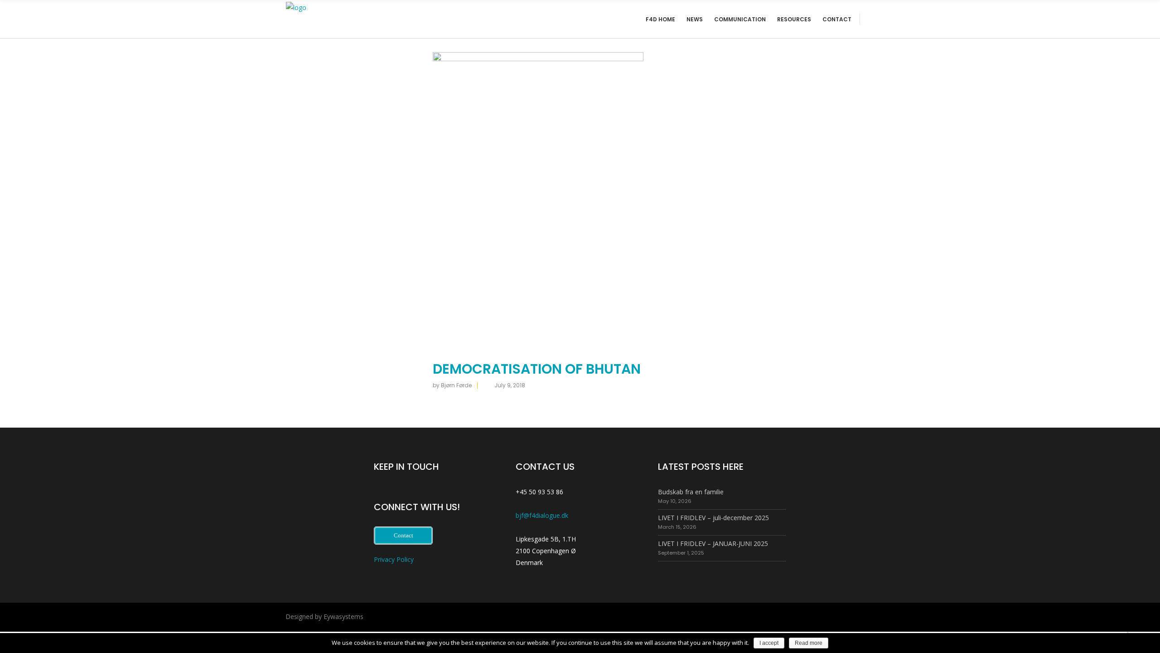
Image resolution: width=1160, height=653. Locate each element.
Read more (808, 643)
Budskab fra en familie (691, 491)
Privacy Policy (394, 559)
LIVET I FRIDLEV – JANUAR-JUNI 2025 (713, 543)
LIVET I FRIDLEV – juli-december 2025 (713, 517)
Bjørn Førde (456, 385)
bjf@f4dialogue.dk (542, 515)
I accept (768, 643)
